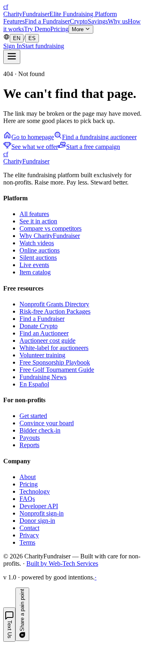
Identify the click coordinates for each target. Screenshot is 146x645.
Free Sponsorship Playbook (54, 362)
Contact (29, 527)
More (78, 29)
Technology (34, 491)
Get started (33, 415)
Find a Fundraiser (47, 21)
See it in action (38, 221)
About (27, 476)
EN (16, 38)
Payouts (29, 437)
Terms (27, 542)
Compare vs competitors (50, 228)
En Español (34, 384)
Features (14, 21)
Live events (34, 264)
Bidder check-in (39, 430)
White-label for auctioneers (53, 347)
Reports (29, 444)
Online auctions (39, 250)
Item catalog (35, 272)
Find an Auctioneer (44, 333)
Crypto (79, 21)
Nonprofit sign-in (41, 513)
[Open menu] (11, 57)
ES (32, 38)
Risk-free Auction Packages (54, 311)
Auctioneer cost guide (47, 340)
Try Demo (37, 28)
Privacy (29, 535)
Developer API (38, 506)
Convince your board (46, 423)
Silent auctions (38, 257)
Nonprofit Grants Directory (54, 304)
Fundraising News (43, 376)
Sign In (12, 45)
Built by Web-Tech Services (62, 563)
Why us (118, 21)
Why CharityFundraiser (49, 235)
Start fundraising (43, 45)
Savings (98, 21)
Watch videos (36, 243)
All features (34, 213)
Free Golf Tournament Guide (56, 369)
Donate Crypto (38, 325)
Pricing (59, 28)
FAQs (27, 498)
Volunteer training (42, 355)
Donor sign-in (37, 520)
